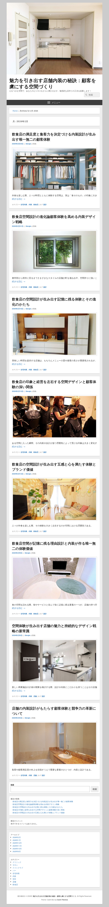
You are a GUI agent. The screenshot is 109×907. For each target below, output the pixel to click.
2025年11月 (17, 846)
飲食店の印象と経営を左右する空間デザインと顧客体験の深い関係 (38, 809)
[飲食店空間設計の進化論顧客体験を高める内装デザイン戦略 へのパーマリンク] (54, 274)
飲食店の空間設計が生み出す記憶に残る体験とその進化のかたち (38, 807)
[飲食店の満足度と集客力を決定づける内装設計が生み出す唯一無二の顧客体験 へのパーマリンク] (54, 192)
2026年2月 (17, 837)
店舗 (35, 696)
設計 (45, 204)
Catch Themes (62, 899)
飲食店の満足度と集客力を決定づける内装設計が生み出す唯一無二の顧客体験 (43, 801)
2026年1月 (17, 840)
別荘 (14, 879)
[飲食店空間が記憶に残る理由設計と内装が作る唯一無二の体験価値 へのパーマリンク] (54, 601)
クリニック (17, 862)
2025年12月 (17, 843)
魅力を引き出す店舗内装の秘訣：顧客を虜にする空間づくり (52, 83)
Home (15, 110)
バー (14, 870)
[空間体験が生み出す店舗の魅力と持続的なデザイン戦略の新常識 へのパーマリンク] (54, 683)
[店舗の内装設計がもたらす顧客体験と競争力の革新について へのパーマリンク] (54, 766)
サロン (15, 865)
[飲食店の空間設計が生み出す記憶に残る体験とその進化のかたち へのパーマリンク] (54, 357)
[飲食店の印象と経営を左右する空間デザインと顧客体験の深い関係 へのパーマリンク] (54, 439)
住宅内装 (24, 204)
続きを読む (18, 198)
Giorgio (28, 144)
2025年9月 (17, 851)
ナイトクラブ (18, 867)
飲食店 (35, 204)
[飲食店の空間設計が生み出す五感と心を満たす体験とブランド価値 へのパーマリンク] (54, 522)
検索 (12, 785)
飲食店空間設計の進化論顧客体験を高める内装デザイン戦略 (36, 804)
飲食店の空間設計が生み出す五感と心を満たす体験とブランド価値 (38, 812)
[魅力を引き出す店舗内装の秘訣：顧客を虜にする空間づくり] (54, 73)
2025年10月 (17, 848)
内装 (30, 204)
